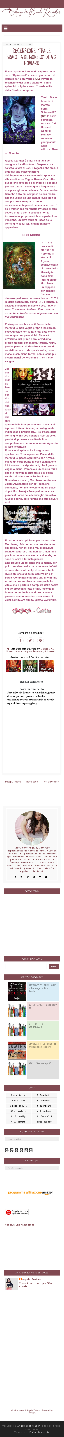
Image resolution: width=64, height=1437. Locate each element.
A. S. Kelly (18, 1116)
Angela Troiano (31, 1279)
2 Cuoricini (44, 1095)
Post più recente (13, 781)
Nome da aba (22, 3)
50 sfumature (18, 1111)
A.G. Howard (18, 1121)
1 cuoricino (18, 1095)
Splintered (49, 651)
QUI (37, 78)
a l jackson (44, 1111)
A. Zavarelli (44, 1116)
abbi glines (44, 1121)
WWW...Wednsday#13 (40, 1063)
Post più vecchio (51, 781)
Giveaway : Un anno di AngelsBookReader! (42, 1045)
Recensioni (38, 651)
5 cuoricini (44, 1105)
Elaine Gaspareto (40, 1432)
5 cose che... (18, 1105)
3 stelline (45, 649)
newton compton (23, 651)
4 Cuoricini (44, 1100)
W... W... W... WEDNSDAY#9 (38, 1026)
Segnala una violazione (19, 1224)
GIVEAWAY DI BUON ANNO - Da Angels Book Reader (42, 988)
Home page (32, 781)
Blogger (31, 1413)
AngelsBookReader (29, 1426)
